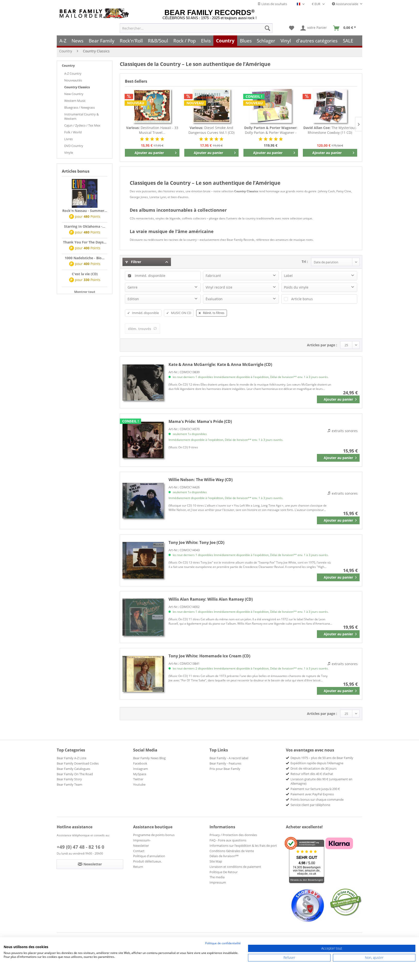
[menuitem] (196, 28)
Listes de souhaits (274, 4)
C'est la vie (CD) (85, 274)
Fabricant (213, 275)
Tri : (305, 261)
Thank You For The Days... (84, 242)
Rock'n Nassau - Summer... (84, 210)
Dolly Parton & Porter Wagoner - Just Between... (270, 130)
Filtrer (135, 261)
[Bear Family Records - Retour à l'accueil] (95, 13)
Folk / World (73, 132)
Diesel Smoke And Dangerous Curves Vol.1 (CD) (211, 130)
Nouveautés (73, 80)
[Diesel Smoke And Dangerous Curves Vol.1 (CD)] (211, 106)
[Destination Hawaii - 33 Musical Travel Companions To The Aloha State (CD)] (152, 106)
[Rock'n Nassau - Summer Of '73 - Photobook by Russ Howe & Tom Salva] (84, 193)
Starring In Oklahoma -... (84, 226)
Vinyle (68, 152)
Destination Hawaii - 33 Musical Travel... (152, 130)
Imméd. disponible (150, 275)
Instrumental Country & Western (81, 116)
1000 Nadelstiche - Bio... (85, 258)
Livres (68, 139)
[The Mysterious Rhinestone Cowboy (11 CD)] (330, 106)
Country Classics (77, 87)
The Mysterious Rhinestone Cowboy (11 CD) (329, 130)
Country (68, 65)
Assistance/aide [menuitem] (347, 4)
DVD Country (73, 146)
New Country (73, 94)
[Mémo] (292, 28)
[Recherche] (267, 28)
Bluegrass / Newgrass (79, 107)
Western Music (75, 100)
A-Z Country (72, 73)
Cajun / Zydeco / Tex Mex (82, 125)
